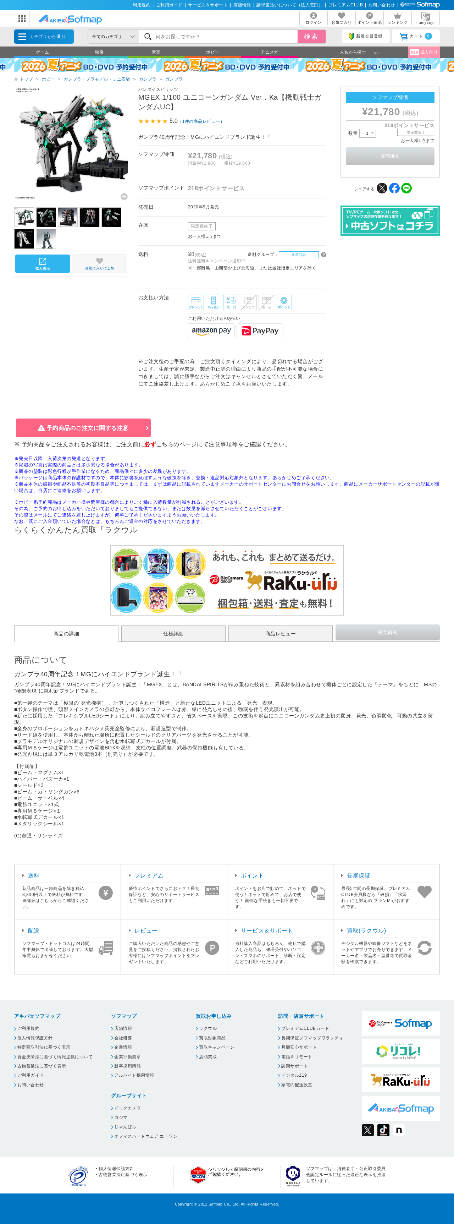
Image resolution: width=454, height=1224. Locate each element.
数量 (353, 133)
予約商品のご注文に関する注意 (88, 428)
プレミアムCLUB (345, 4)
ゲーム (42, 52)
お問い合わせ (382, 4)
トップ (26, 79)
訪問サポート (294, 1066)
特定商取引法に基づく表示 (44, 1047)
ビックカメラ (127, 1108)
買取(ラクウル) (366, 931)
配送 (34, 931)
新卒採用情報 (127, 1066)
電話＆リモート (296, 1056)
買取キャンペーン (216, 1047)
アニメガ (269, 52)
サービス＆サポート (208, 4)
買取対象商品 (212, 1038)
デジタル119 (294, 1075)
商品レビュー (280, 633)
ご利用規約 (28, 1028)
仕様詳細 (173, 633)
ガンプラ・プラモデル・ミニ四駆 (97, 79)
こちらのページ (176, 444)
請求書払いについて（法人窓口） (289, 4)
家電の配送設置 (296, 1084)
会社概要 (123, 1038)
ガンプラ (148, 79)
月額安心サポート (299, 1047)
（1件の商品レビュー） (201, 121)
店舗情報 (242, 4)
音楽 (156, 52)
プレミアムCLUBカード (305, 1028)
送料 (34, 876)
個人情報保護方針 (35, 1038)
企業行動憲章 (127, 1056)
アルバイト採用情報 (134, 1075)
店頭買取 (208, 1056)
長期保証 (358, 876)
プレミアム (149, 876)
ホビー (212, 52)
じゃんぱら (125, 1126)
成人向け (424, 52)
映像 (99, 52)
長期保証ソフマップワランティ (312, 1038)
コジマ (120, 1117)
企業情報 (123, 1047)
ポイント (252, 876)
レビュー (146, 931)
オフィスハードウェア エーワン (145, 1136)
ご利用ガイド (169, 4)
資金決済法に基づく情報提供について (55, 1056)
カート (420, 36)
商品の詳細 (66, 633)
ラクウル (208, 1028)
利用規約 (141, 4)
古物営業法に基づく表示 (41, 1066)
